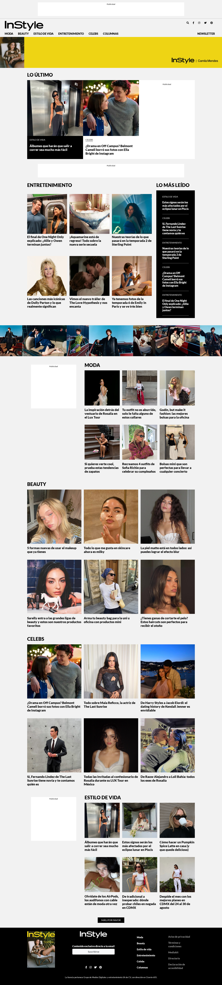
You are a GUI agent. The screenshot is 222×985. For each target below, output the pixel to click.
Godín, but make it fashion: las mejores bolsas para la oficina (174, 413)
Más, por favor (111, 920)
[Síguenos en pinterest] (211, 22)
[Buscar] (188, 22)
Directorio (174, 958)
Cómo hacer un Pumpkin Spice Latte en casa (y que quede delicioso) (177, 845)
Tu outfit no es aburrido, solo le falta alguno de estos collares (139, 413)
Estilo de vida (43, 33)
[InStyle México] (24, 25)
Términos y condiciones (174, 944)
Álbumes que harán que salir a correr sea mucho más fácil (51, 147)
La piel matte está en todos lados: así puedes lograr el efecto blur (166, 550)
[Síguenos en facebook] (193, 22)
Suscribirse (93, 951)
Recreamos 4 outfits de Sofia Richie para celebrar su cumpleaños (139, 467)
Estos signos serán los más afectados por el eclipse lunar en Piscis (175, 205)
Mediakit (173, 952)
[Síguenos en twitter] (205, 22)
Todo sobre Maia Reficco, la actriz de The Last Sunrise (109, 704)
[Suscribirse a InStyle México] (41, 949)
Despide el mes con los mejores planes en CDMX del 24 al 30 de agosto (175, 902)
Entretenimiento (71, 33)
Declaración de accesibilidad (176, 966)
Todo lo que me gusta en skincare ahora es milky (107, 550)
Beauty (23, 33)
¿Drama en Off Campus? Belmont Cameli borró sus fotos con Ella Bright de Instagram (109, 149)
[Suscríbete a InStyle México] (111, 52)
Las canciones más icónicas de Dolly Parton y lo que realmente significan (46, 302)
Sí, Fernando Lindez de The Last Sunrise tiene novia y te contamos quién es (174, 228)
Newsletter (206, 33)
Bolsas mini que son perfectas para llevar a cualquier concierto (175, 467)
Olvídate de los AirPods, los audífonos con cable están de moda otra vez (102, 900)
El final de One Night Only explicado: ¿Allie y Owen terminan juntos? (45, 240)
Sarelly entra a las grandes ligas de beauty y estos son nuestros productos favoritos (54, 621)
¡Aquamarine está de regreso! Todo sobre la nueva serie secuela (85, 240)
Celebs (93, 33)
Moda (9, 33)
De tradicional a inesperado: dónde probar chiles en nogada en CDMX (139, 902)
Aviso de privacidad (179, 936)
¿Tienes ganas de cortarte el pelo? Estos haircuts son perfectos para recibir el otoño (164, 621)
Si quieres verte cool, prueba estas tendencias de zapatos (102, 467)
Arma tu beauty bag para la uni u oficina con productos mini (107, 620)
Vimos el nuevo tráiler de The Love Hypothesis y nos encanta (88, 302)
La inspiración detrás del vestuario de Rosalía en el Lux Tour (102, 413)
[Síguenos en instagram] (199, 22)
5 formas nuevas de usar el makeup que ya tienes (51, 550)
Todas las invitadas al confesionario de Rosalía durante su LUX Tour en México (111, 780)
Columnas (110, 33)
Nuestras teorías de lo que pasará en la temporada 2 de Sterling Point (131, 240)
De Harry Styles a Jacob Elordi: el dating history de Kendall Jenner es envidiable (165, 706)
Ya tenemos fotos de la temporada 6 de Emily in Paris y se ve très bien (129, 302)
